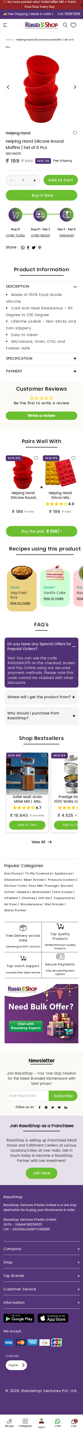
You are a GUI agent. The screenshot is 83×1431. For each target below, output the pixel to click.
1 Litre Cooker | (63, 892)
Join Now (41, 1173)
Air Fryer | (11, 904)
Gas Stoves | (13, 873)
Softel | (9, 892)
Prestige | (52, 886)
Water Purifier (15, 910)
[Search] (65, 25)
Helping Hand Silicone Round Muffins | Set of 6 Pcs (23, 495)
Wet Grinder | (55, 904)
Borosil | (67, 886)
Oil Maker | (12, 898)
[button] (5, 25)
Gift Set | (45, 898)
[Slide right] (75, 87)
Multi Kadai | (41, 892)
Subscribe (63, 1096)
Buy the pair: (41, 531)
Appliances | (64, 873)
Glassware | (13, 879)
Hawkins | (24, 892)
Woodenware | (31, 904)
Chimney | (29, 898)
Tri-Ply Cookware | (39, 873)
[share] (23, 247)
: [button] (18, 247)
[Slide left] (8, 87)
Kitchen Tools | (15, 886)
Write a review (41, 415)
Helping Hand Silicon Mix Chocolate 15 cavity (60, 495)
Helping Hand (18, 133)
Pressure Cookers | (62, 879)
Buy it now (41, 195)
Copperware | (64, 898)
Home (9, 40)
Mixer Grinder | (35, 879)
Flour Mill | (36, 886)
